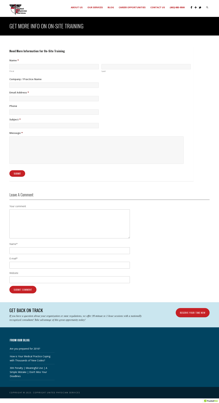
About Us (77, 7)
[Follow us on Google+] (196, 7)
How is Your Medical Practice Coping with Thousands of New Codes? (30, 358)
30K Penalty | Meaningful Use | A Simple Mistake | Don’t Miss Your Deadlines (28, 372)
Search (207, 7)
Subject (15, 119)
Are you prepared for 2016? (25, 348)
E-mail (13, 258)
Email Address (19, 92)
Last (104, 71)
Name (14, 60)
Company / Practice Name (25, 79)
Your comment (17, 206)
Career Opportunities (132, 7)
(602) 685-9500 (177, 7)
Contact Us (157, 7)
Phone (13, 106)
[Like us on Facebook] (191, 7)
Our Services (95, 7)
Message (16, 133)
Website (13, 273)
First (12, 71)
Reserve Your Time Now (192, 312)
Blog (111, 7)
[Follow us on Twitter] (200, 7)
